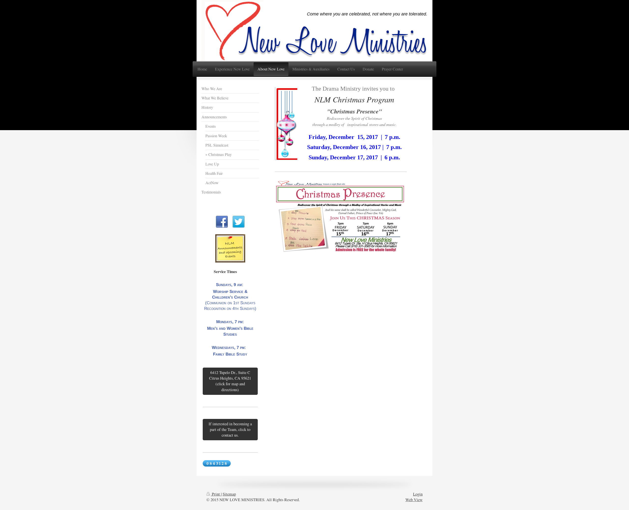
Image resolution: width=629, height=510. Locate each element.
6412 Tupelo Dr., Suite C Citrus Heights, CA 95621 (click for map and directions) (230, 381)
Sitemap (229, 494)
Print (216, 494)
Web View (414, 499)
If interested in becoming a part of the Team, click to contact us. (230, 429)
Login (418, 494)
